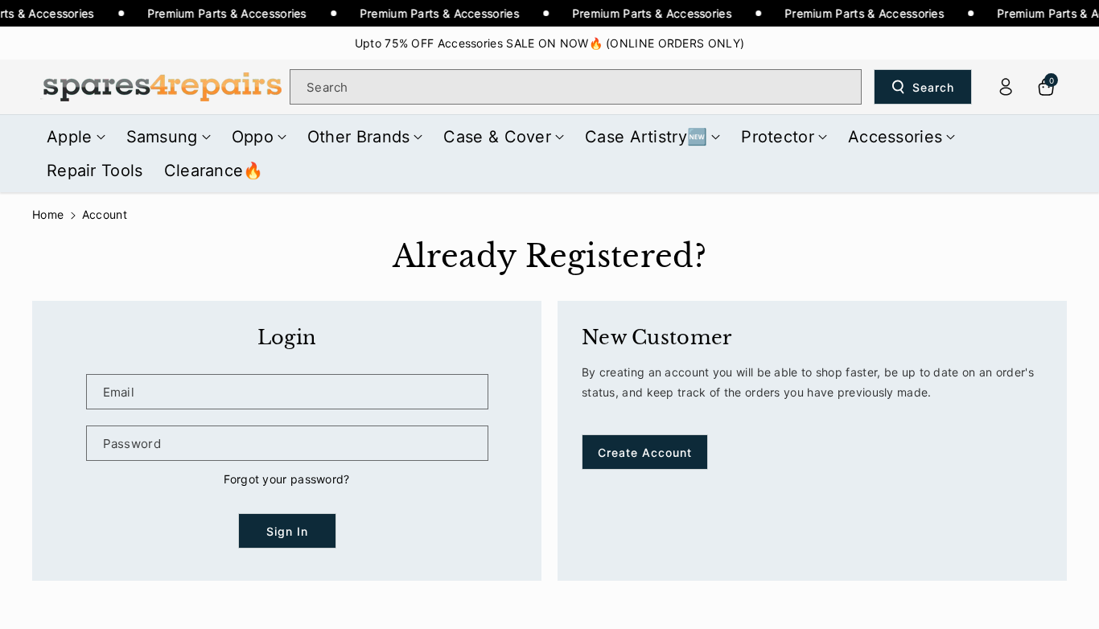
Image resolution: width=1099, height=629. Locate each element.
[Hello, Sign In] (1005, 87)
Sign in (287, 531)
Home (48, 214)
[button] (76, 137)
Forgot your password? (286, 479)
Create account (645, 452)
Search (933, 87)
